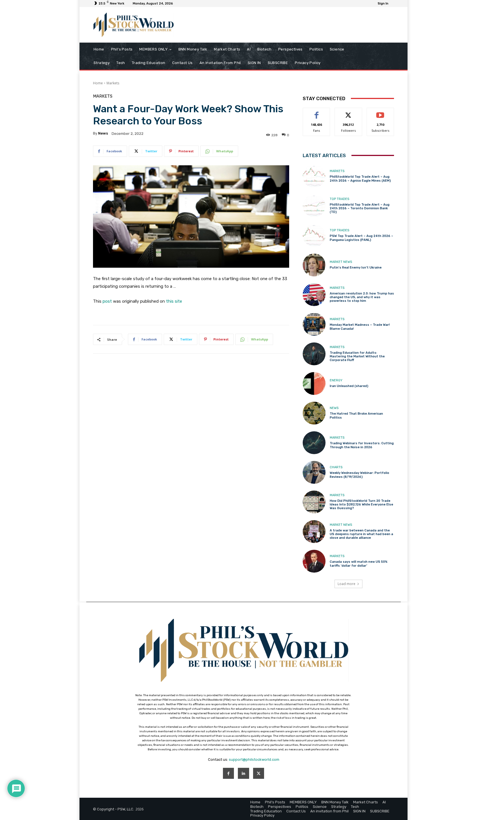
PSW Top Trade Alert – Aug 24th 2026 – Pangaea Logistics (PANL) (361, 237)
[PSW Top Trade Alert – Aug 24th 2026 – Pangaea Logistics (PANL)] (314, 235)
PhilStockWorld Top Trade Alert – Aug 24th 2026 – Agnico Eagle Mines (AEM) (360, 178)
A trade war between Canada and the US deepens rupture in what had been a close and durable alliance (361, 534)
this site (174, 301)
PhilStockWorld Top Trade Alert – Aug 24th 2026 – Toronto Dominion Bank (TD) (359, 208)
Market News (341, 261)
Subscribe (380, 112)
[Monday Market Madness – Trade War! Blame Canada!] (314, 324)
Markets (113, 83)
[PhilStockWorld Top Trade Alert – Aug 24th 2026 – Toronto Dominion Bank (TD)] (314, 205)
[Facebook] (228, 773)
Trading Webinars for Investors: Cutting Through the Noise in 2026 (362, 445)
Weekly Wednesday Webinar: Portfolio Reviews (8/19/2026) (359, 474)
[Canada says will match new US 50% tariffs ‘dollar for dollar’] (314, 561)
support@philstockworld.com (254, 759)
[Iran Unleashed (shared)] (314, 383)
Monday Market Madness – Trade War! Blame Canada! (360, 326)
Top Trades (339, 199)
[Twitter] (258, 773)
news (103, 133)
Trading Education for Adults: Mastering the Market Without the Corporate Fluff (357, 356)
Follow (348, 112)
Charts (336, 467)
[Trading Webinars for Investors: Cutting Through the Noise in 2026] (314, 442)
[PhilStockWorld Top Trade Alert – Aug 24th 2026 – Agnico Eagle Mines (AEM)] (314, 176)
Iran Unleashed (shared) (349, 386)
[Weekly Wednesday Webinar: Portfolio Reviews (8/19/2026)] (314, 472)
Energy (336, 380)
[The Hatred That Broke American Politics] (314, 413)
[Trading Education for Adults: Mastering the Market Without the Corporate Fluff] (314, 353)
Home (98, 83)
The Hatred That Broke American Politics (356, 415)
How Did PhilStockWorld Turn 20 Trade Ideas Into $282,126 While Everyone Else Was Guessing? (361, 504)
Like (316, 112)
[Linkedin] (243, 773)
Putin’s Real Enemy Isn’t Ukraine (356, 267)
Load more (346, 583)
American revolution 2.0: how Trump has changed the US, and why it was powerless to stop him (362, 297)
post (107, 301)
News (334, 408)
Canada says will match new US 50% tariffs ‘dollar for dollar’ (359, 563)
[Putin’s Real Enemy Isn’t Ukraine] (314, 265)
